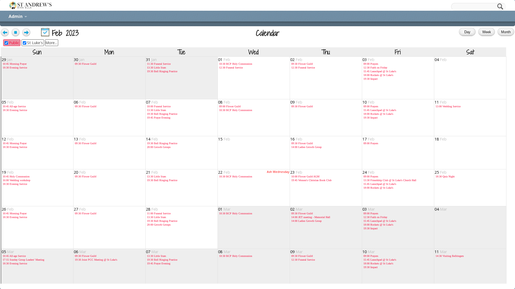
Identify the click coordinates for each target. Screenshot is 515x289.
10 (368, 102)
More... (51, 42)
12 (8, 139)
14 (152, 139)
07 (152, 102)
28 (152, 209)
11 (441, 102)
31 (151, 59)
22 (224, 172)
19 (8, 172)
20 (80, 172)
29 (7, 59)
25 (441, 172)
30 (79, 59)
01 (224, 59)
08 (224, 102)
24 (368, 172)
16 (296, 139)
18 (441, 139)
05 (8, 102)
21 (152, 172)
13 (80, 139)
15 (224, 139)
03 (368, 59)
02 (296, 59)
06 (80, 102)
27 (80, 209)
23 (296, 172)
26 (8, 209)
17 (368, 139)
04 (441, 59)
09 (296, 102)
